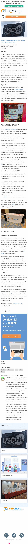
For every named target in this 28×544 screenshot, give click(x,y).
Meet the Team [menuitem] (14, 531)
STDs (21, 369)
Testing (2, 371)
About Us (3, 369)
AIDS (5, 197)
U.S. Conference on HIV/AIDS (10, 129)
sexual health (9, 294)
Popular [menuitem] (14, 515)
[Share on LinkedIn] (9, 310)
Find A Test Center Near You (14, 6)
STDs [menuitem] (14, 518)
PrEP (13, 204)
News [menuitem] (14, 520)
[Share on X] (5, 310)
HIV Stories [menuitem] (14, 523)
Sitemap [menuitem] (14, 528)
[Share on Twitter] (2, 310)
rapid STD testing (18, 89)
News (16, 369)
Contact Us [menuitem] (14, 526)
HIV (1, 164)
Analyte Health (21, 543)
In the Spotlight (10, 369)
